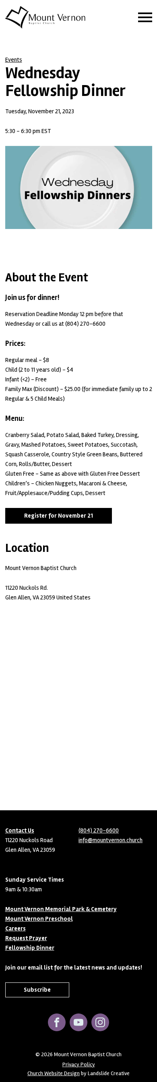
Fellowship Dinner (29, 947)
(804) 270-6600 (98, 830)
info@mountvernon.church (110, 840)
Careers (15, 928)
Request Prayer (26, 938)
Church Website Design (53, 1073)
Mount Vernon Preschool (39, 918)
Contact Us (19, 830)
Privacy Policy (78, 1064)
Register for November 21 (58, 515)
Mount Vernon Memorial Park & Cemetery (61, 909)
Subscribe (37, 989)
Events (13, 59)
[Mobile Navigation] (143, 17)
